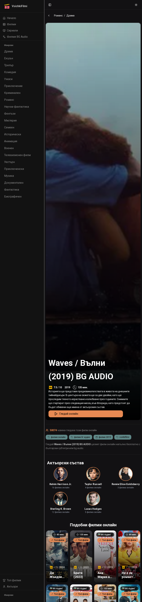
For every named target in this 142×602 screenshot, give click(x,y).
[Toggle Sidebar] (44, 301)
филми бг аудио (82, 437)
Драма (70, 15)
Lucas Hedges (93, 508)
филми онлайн (58, 437)
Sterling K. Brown (60, 508)
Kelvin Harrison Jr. (61, 484)
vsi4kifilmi (124, 437)
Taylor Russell (93, 484)
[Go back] (49, 15)
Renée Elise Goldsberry (126, 484)
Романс (58, 15)
